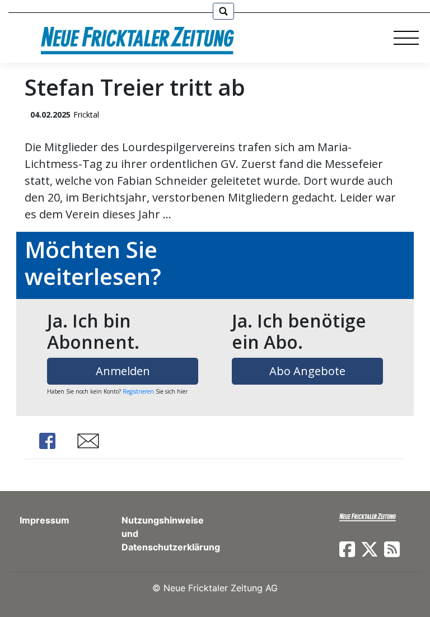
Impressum (44, 520)
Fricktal (86, 114)
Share (47, 440)
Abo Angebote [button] (307, 370)
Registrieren (138, 391)
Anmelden (123, 370)
